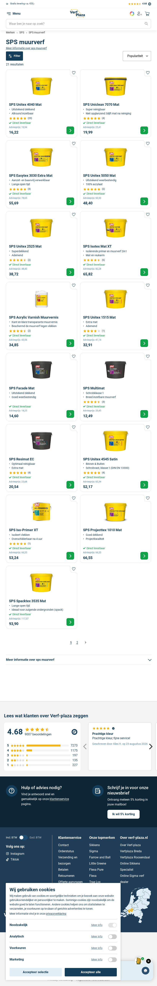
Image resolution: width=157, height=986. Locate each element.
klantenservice (59, 799)
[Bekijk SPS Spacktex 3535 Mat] (41, 597)
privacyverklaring (56, 913)
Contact (63, 845)
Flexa (92, 876)
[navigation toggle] (9, 13)
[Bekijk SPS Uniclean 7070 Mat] (115, 103)
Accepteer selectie (35, 972)
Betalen (63, 869)
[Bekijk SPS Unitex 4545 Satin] (115, 458)
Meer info (96, 925)
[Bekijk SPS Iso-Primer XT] (41, 528)
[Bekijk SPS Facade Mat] (41, 387)
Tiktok (15, 859)
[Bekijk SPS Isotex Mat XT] (115, 245)
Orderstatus (66, 851)
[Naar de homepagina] (77, 13)
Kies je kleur (132, 13)
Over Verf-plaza (130, 845)
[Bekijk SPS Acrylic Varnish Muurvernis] (41, 316)
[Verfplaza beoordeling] (42, 732)
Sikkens (94, 845)
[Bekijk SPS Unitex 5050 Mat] (115, 174)
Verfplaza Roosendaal (135, 857)
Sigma (93, 851)
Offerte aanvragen (70, 882)
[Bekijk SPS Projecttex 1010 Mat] (115, 528)
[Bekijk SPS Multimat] (115, 387)
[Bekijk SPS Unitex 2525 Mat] (41, 245)
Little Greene (97, 863)
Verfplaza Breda (131, 851)
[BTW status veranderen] (23, 837)
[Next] (150, 747)
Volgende (85, 642)
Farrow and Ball (99, 857)
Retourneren (66, 876)
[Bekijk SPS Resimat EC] (41, 458)
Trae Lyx (95, 882)
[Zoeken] (146, 23)
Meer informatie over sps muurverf (26, 48)
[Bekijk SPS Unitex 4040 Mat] (41, 103)
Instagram (17, 854)
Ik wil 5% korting (123, 814)
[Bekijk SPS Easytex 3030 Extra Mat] (41, 174)
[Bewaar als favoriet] (73, 72)
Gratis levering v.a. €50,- (22, 3)
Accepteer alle (91, 972)
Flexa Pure (96, 869)
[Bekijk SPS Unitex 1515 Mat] (115, 316)
